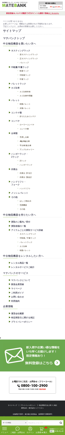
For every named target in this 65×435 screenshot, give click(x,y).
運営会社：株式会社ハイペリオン (32, 408)
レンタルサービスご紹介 (22, 267)
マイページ (16, 288)
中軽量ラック (25, 75)
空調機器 (23, 205)
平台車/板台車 (25, 145)
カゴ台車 (15, 88)
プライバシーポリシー (21, 322)
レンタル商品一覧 (19, 263)
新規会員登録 (17, 284)
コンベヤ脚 (24, 129)
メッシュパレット (19, 193)
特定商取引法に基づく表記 (48, 405)
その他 (14, 197)
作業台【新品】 (26, 177)
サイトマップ (12, 405)
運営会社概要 (17, 313)
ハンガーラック (26, 165)
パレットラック (18, 84)
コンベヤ (15, 121)
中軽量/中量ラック (20, 67)
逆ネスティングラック (29, 54)
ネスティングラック (20, 50)
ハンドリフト (25, 188)
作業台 (14, 169)
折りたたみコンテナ (28, 116)
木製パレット (25, 108)
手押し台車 (24, 137)
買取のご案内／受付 (20, 222)
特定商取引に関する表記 (22, 317)
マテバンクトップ (14, 38)
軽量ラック (24, 71)
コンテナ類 (16, 112)
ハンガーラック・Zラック (19, 155)
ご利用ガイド (17, 293)
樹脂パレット (25, 104)
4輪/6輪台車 (25, 141)
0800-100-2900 (34, 386)
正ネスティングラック (29, 59)
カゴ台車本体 (25, 92)
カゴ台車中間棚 (26, 96)
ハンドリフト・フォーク (18, 183)
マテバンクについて (20, 280)
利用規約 (15, 301)
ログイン (30, 432)
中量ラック (24, 79)
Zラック (23, 161)
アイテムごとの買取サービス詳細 (27, 230)
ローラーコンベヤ (27, 125)
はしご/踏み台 (25, 201)
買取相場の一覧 (18, 226)
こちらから (54, 13)
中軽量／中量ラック (28, 238)
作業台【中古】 (26, 173)
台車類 (14, 133)
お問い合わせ (17, 297)
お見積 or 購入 (41, 430)
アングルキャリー (27, 149)
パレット (15, 100)
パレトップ (24, 63)
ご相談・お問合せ (17, 432)
